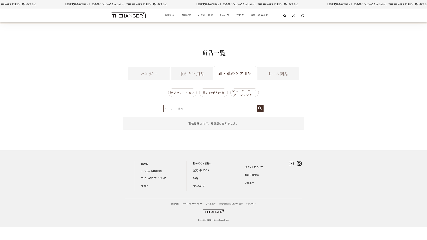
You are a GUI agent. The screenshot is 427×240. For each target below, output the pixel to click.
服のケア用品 (192, 73)
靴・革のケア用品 (235, 73)
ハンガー (149, 73)
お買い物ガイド (259, 15)
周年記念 (186, 15)
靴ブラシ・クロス (182, 92)
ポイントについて (254, 167)
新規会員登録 (252, 175)
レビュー (249, 182)
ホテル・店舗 (205, 15)
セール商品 (278, 73)
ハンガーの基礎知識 (151, 171)
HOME (144, 163)
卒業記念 (170, 15)
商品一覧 (225, 15)
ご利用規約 (210, 203)
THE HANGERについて (153, 178)
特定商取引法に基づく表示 (231, 203)
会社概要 (175, 203)
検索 (260, 108)
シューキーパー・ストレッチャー (244, 92)
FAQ (195, 178)
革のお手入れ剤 (213, 92)
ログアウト (251, 203)
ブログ (240, 15)
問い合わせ (199, 186)
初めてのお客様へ (202, 163)
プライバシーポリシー (192, 203)
